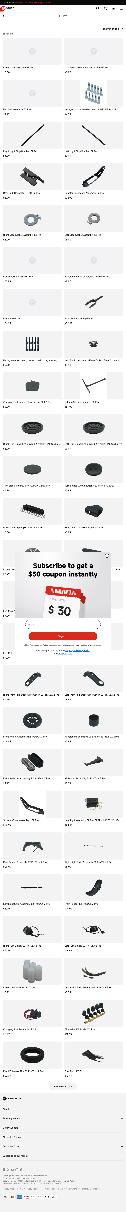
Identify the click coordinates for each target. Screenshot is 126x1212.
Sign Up (63, 636)
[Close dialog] (107, 556)
